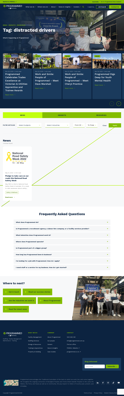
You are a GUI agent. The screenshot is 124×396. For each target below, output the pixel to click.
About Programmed (51, 300)
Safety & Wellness (12, 192)
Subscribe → (112, 366)
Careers (49, 344)
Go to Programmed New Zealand (111, 1)
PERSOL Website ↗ (73, 348)
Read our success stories (39, 292)
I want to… (91, 7)
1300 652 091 (71, 337)
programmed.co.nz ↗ (74, 351)
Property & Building (34, 351)
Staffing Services (33, 341)
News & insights (52, 348)
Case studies (51, 351)
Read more (9, 95)
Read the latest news (18, 309)
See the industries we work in (21, 300)
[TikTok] (113, 382)
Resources (101, 115)
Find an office (71, 344)
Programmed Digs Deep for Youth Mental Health (105, 77)
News (8, 56)
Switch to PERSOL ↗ (9, 1)
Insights (62, 115)
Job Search (102, 7)
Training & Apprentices (35, 348)
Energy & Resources (34, 344)
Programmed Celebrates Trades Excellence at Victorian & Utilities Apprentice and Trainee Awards (16, 82)
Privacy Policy (98, 393)
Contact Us (115, 7)
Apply (115, 125)
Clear (105, 125)
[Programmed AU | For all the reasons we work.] (12, 7)
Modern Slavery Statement (112, 393)
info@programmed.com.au (75, 341)
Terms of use (88, 393)
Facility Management (35, 337)
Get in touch (14, 292)
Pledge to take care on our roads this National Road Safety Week (17, 178)
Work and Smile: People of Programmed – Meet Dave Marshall (47, 79)
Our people (51, 341)
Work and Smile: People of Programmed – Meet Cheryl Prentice (76, 79)
